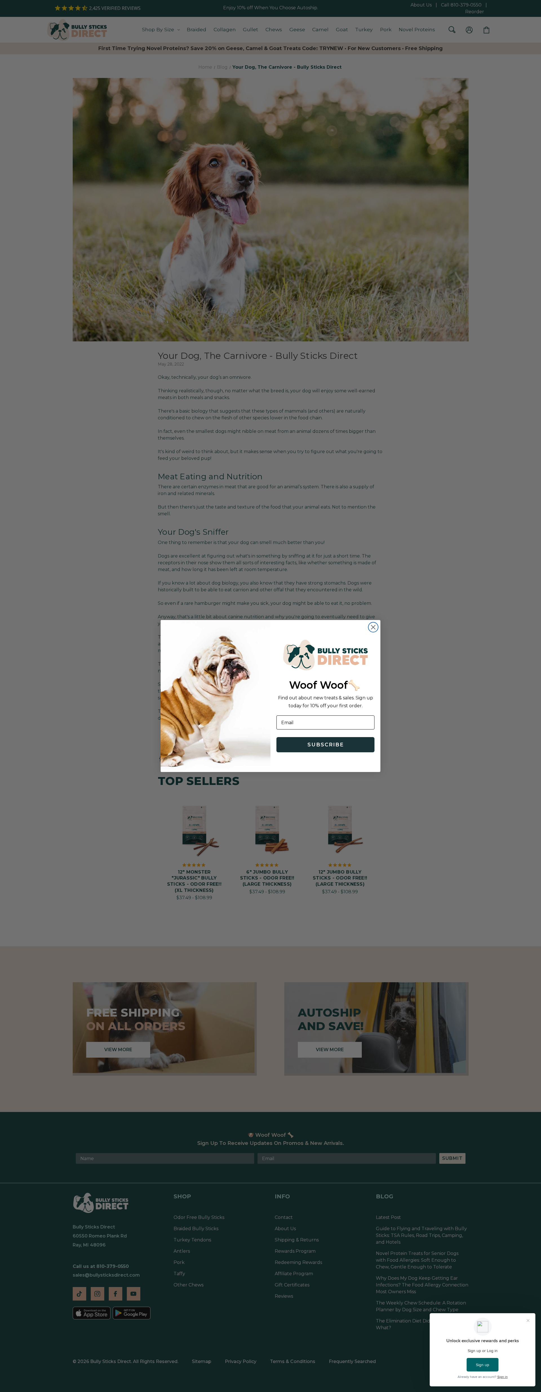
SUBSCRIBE (325, 745)
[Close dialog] (373, 627)
